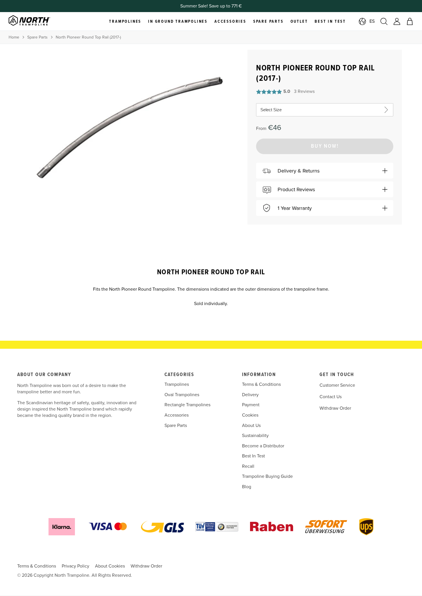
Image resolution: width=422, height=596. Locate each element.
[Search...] (384, 21)
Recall (248, 466)
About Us (251, 425)
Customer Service (337, 385)
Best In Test (253, 456)
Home (14, 37)
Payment (251, 405)
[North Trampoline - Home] (37, 21)
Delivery (250, 395)
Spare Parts (37, 37)
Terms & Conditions (261, 384)
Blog (246, 487)
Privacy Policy (75, 566)
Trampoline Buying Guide (267, 476)
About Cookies (110, 566)
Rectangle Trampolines (187, 405)
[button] (324, 171)
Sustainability (255, 435)
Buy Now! (325, 146)
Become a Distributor (263, 446)
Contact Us (331, 397)
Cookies (250, 415)
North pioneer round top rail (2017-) (88, 37)
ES (372, 21)
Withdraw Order (335, 408)
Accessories (176, 415)
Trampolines (176, 384)
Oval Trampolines (181, 395)
